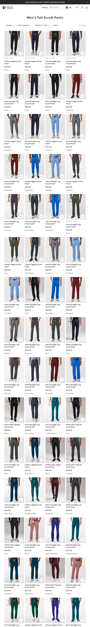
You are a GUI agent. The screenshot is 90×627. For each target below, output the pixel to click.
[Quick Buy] (21, 53)
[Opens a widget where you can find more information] (74, 622)
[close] (88, 2)
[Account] (76, 7)
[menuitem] (9, 25)
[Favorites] (82, 7)
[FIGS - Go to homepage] (7, 7)
